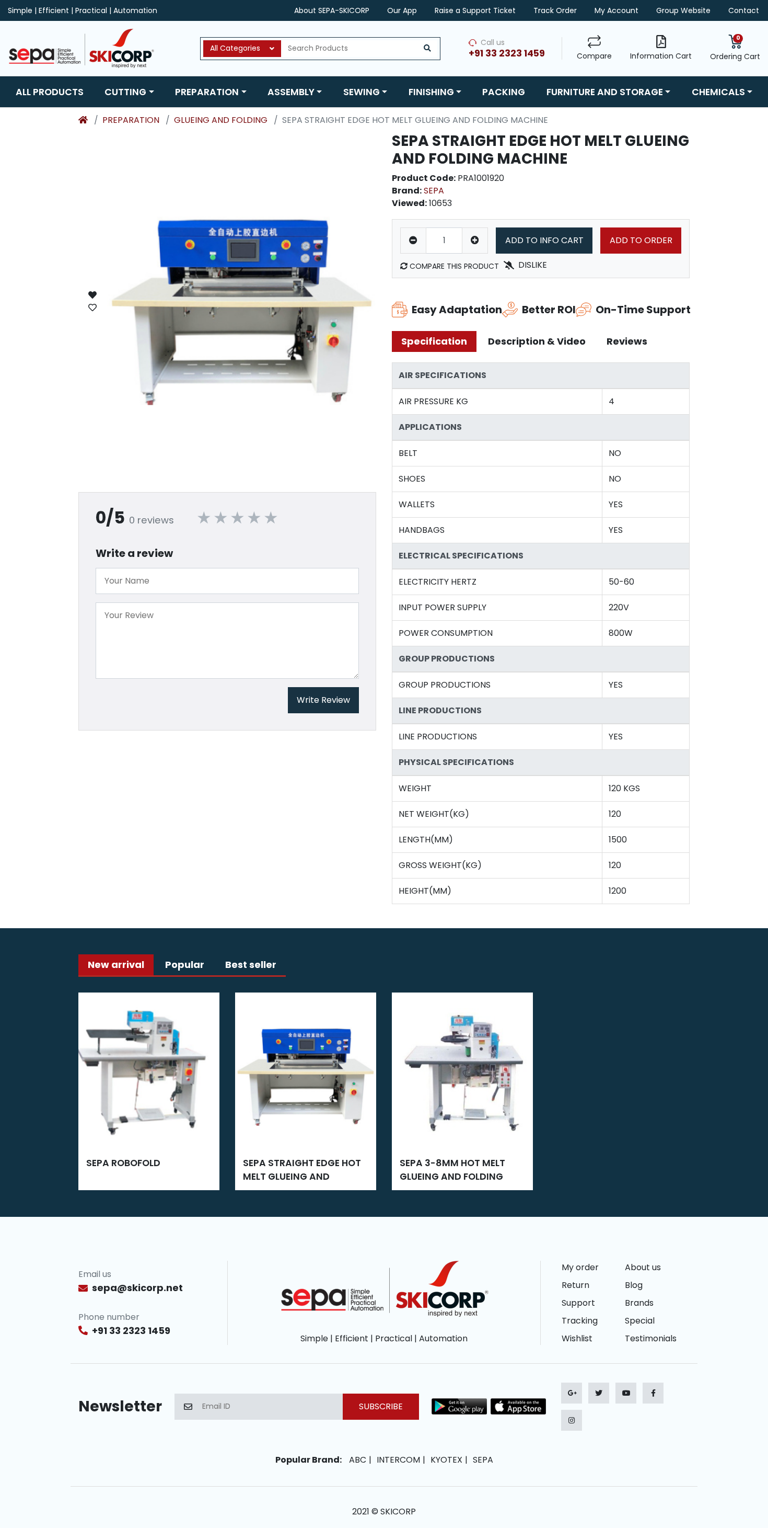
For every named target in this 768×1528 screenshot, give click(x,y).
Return (575, 1285)
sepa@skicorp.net (137, 1287)
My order (580, 1267)
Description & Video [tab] (537, 341)
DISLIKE (532, 265)
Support (578, 1303)
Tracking (580, 1321)
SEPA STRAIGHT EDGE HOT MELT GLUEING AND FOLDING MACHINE (302, 1170)
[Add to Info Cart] (92, 301)
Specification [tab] (434, 341)
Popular (184, 964)
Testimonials (651, 1338)
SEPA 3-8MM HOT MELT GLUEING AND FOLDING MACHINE (452, 1170)
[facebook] (653, 1393)
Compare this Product (453, 266)
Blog (634, 1285)
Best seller (250, 964)
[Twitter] (598, 1393)
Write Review (323, 700)
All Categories (235, 48)
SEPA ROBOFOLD (123, 1163)
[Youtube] (625, 1393)
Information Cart (661, 56)
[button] (129, 91)
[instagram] (571, 1420)
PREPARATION (130, 120)
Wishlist (577, 1338)
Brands (639, 1303)
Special (640, 1321)
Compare (594, 56)
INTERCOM (398, 1460)
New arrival (116, 964)
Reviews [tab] (627, 341)
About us (643, 1267)
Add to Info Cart (544, 240)
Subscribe (381, 1406)
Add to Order (641, 240)
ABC (357, 1460)
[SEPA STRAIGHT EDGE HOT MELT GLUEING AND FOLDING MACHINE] (241, 301)
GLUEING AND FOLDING (220, 120)
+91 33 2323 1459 (131, 1330)
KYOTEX (446, 1460)
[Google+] (571, 1393)
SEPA (434, 191)
